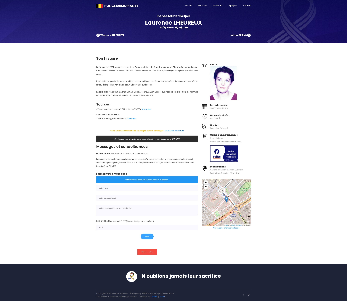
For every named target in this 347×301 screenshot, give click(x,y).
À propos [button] (233, 5)
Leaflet (226, 225)
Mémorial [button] (202, 5)
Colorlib (153, 296)
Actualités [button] (217, 5)
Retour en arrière (147, 252)
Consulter (146, 109)
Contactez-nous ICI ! (174, 131)
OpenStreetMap (236, 225)
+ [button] (206, 182)
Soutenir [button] (247, 5)
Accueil (188, 5)
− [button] (206, 186)
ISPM (162, 296)
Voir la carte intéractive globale (226, 228)
